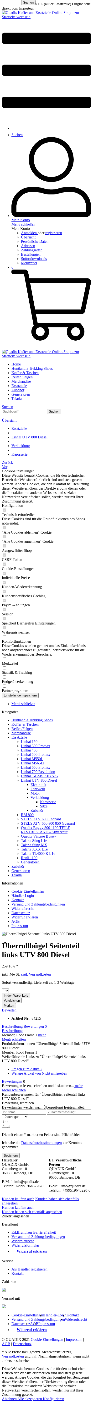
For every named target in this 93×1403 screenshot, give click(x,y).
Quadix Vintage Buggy (38, 836)
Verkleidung (40, 797)
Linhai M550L (32, 759)
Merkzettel (29, 263)
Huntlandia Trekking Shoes (32, 720)
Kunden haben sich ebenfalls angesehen (32, 1212)
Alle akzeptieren (30, 1399)
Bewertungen (35, 1026)
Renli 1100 (29, 858)
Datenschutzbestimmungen (41, 1143)
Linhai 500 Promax (35, 754)
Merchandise (21, 733)
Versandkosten (13, 1356)
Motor (35, 793)
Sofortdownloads (34, 259)
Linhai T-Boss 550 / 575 (39, 776)
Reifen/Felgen (22, 729)
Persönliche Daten (34, 241)
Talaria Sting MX (34, 845)
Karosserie (48, 802)
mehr (42, 1035)
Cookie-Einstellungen (27, 891)
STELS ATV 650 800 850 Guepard (48, 823)
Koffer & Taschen (25, 724)
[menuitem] (46, 70)
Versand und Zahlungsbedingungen (38, 904)
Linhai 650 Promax (35, 767)
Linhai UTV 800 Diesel (39, 780)
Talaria (16, 875)
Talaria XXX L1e (34, 849)
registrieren (53, 233)
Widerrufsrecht (22, 908)
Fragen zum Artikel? (26, 1069)
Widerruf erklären (24, 917)
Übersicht (28, 237)
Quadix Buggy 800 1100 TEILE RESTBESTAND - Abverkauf (45, 830)
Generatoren (30, 862)
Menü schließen (23, 224)
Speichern (11, 1155)
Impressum (19, 926)
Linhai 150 (29, 742)
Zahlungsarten (31, 250)
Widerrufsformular (25, 1245)
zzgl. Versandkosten (36, 974)
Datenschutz (20, 913)
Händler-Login (22, 896)
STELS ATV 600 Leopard (41, 819)
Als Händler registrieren (29, 1269)
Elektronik (38, 785)
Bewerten (9, 1010)
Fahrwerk (38, 789)
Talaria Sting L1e (34, 841)
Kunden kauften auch (18, 1199)
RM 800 (27, 815)
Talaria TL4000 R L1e (38, 853)
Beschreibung (12, 1026)
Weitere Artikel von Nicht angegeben (39, 1073)
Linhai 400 (29, 750)
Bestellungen (31, 254)
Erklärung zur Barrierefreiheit (33, 1232)
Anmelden (29, 233)
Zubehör (37, 810)
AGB (15, 921)
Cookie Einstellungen (47, 1339)
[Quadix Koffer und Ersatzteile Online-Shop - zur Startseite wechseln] (46, 17)
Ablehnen (9, 1399)
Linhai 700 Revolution (38, 772)
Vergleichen (12, 1000)
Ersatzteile (19, 737)
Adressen (28, 246)
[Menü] (46, 120)
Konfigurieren (53, 1399)
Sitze (43, 806)
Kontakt (17, 900)
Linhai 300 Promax (35, 746)
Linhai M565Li (32, 763)
